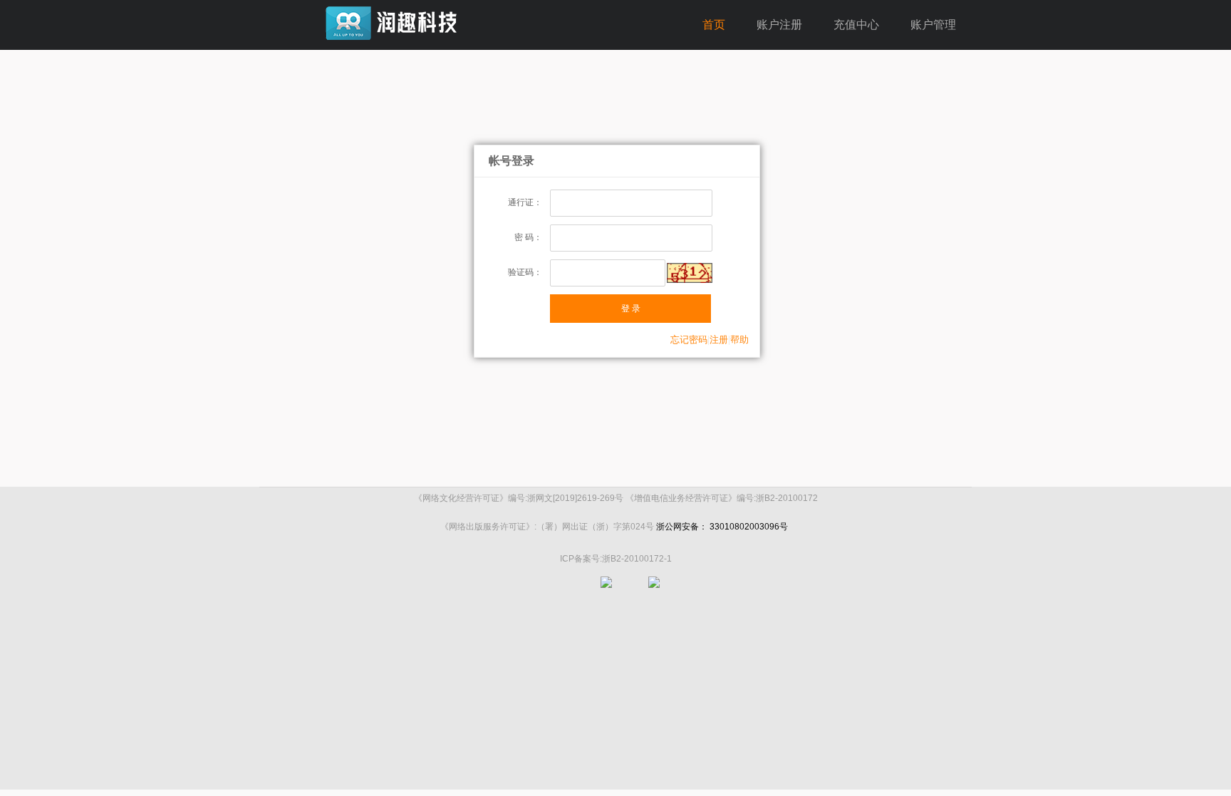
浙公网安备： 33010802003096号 (722, 527)
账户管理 (933, 25)
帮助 (739, 339)
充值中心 (856, 25)
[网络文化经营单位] (606, 593)
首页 (713, 25)
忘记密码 (688, 339)
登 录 (630, 309)
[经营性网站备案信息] (654, 593)
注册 (719, 339)
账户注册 (779, 25)
